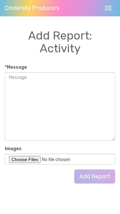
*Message (16, 67)
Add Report (94, 176)
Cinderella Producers (32, 8)
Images (13, 148)
